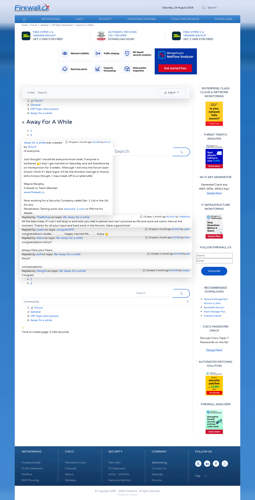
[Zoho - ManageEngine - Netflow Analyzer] (127, 61)
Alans (187, 237)
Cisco (69, 451)
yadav (187, 229)
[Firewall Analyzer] (214, 422)
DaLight (186, 270)
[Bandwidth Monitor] (214, 156)
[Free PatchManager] (214, 383)
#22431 (171, 216)
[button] (206, 476)
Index (31, 92)
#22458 (174, 270)
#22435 (176, 237)
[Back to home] (32, 7)
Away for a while (34, 142)
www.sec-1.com (74, 209)
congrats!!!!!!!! (65, 229)
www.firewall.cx (34, 192)
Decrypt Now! (214, 350)
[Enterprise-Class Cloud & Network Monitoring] (214, 114)
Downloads (223, 19)
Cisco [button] (79, 19)
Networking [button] (50, 19)
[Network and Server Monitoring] (214, 226)
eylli (188, 253)
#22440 (178, 253)
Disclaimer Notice (128, 494)
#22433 (176, 229)
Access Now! (214, 193)
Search (42, 92)
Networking (31, 451)
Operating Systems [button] (141, 19)
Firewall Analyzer (213, 315)
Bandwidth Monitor (214, 307)
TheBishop (184, 216)
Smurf (107, 142)
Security (115, 451)
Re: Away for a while (76, 217)
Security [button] (105, 19)
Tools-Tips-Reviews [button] (185, 19)
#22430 (96, 142)
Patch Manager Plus (214, 311)
